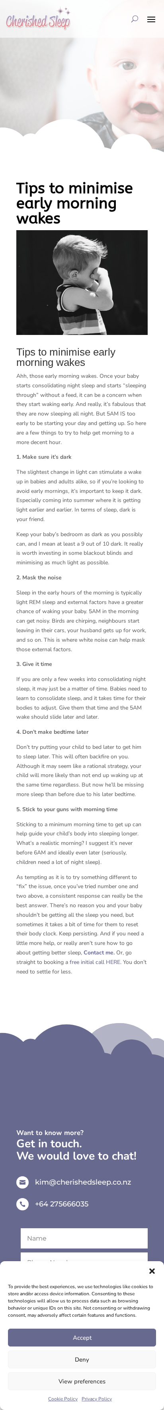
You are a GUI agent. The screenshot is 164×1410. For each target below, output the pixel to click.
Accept (82, 1338)
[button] (152, 1271)
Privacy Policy (97, 1399)
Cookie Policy (63, 1399)
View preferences (82, 1381)
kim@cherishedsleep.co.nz (83, 1182)
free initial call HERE (95, 962)
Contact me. (99, 952)
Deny (82, 1360)
